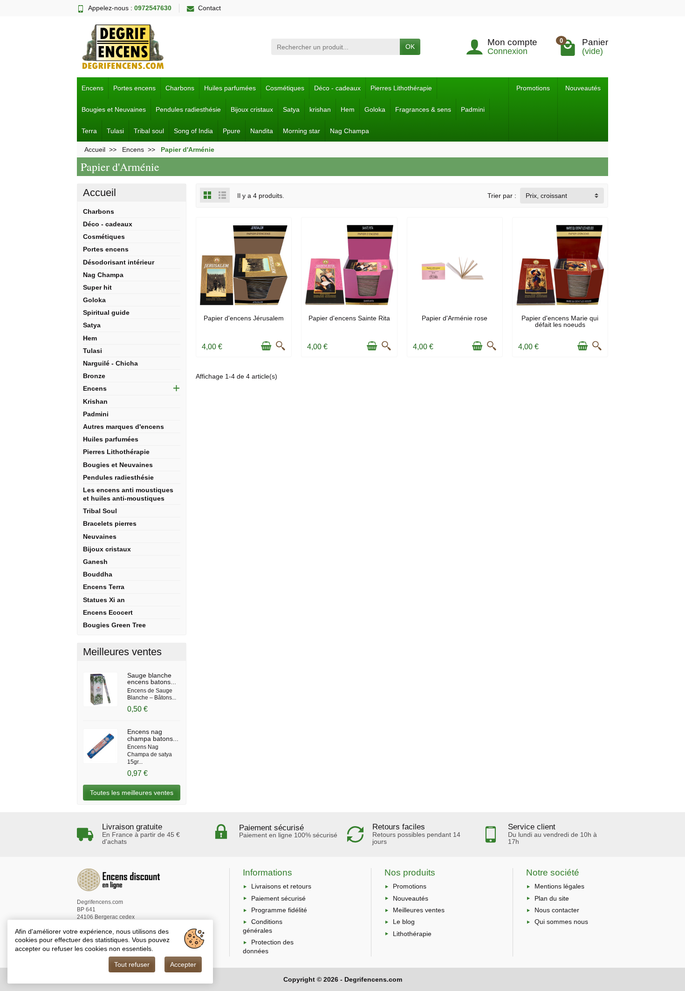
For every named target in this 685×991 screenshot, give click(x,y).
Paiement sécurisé (278, 898)
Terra (89, 131)
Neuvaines (99, 536)
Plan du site (551, 898)
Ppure (231, 131)
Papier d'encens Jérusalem (244, 318)
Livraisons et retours (281, 886)
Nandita (261, 131)
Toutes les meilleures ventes (131, 792)
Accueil (99, 192)
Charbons (179, 88)
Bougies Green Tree (114, 625)
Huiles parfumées (230, 88)
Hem (348, 109)
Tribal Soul (100, 511)
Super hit (97, 287)
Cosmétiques (285, 88)
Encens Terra (103, 587)
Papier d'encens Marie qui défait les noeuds (559, 321)
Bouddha (97, 574)
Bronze (94, 376)
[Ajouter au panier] (266, 346)
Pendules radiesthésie (188, 109)
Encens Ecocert (108, 612)
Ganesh (95, 561)
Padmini (473, 109)
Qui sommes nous (561, 921)
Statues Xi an (104, 600)
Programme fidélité (279, 910)
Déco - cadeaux (337, 88)
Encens (92, 88)
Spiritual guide (106, 312)
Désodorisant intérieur (118, 262)
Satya (291, 109)
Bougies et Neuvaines (114, 109)
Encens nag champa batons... (152, 735)
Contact (209, 8)
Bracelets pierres (110, 523)
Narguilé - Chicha (110, 363)
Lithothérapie (412, 933)
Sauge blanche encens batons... (151, 679)
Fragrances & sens (423, 109)
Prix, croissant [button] (546, 195)
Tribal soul (149, 131)
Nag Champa (349, 131)
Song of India (193, 131)
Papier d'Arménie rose (454, 318)
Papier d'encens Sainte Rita (349, 318)
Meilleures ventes (419, 910)
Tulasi (115, 131)
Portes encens (134, 88)
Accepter (183, 964)
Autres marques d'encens (123, 426)
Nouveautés (583, 88)
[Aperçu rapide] (280, 346)
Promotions (533, 88)
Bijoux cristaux (252, 109)
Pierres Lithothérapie (401, 88)
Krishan (95, 401)
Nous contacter (556, 910)
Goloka (374, 109)
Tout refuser (132, 964)
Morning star (301, 131)
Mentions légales (559, 886)
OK (410, 46)
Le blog (404, 921)
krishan (320, 109)
